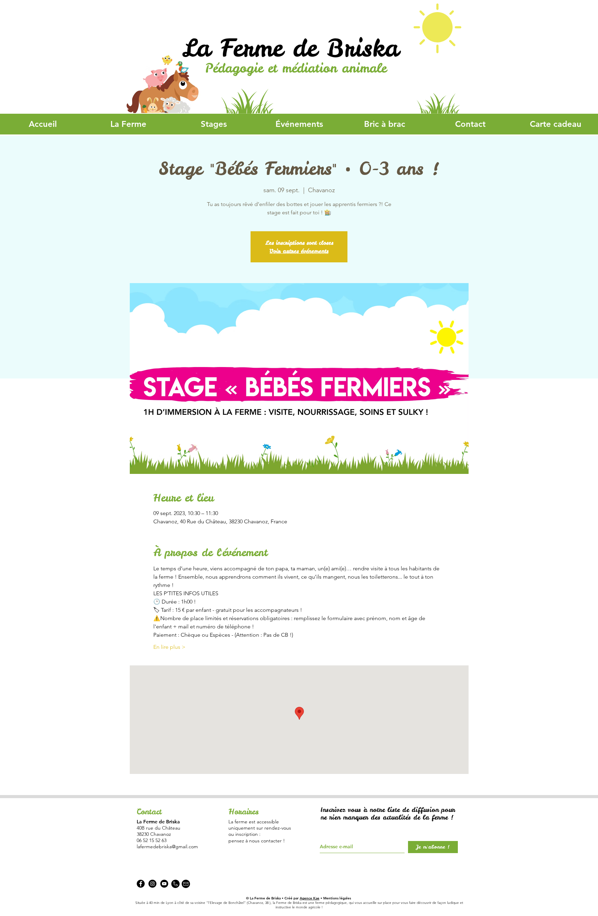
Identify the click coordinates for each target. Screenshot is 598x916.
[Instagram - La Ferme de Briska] (152, 884)
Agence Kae (309, 898)
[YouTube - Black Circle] (164, 884)
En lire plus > (169, 647)
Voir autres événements (299, 251)
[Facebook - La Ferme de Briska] (141, 884)
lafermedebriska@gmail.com (167, 846)
